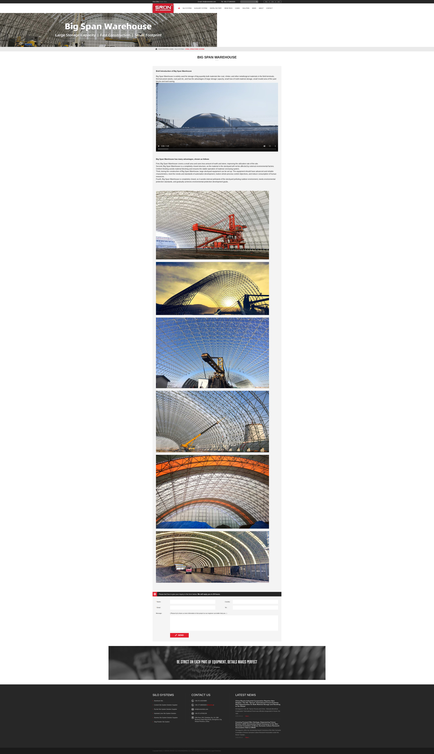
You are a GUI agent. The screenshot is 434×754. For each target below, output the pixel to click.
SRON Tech (228, 8)
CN (272, 2)
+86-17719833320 (200, 705)
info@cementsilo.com (201, 709)
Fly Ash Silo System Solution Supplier (165, 709)
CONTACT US (200, 695)
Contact (269, 8)
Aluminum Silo (158, 701)
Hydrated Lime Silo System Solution (165, 713)
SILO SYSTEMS (163, 695)
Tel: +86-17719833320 (228, 1)
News (254, 8)
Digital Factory (216, 8)
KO (279, 2)
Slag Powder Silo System (162, 722)
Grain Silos (163, 1)
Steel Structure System (194, 49)
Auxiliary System (200, 8)
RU (266, 2)
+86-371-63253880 (201, 701)
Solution (245, 8)
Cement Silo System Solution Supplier (165, 705)
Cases (237, 8)
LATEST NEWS (245, 695)
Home (171, 49)
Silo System (187, 8)
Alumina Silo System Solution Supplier (166, 717)
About (261, 8)
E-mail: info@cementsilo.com (207, 1)
